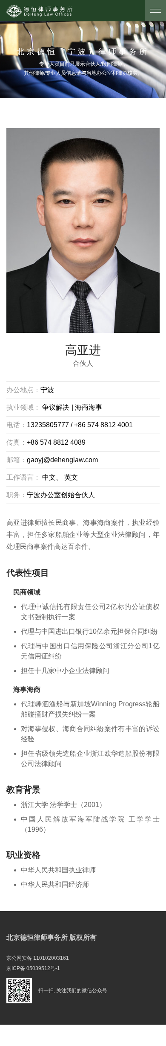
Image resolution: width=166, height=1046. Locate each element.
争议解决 (55, 407)
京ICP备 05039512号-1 (33, 968)
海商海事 (87, 407)
